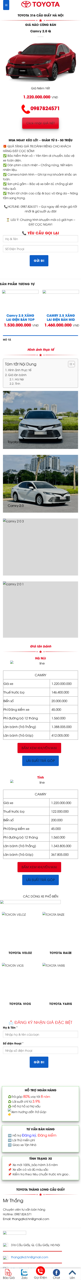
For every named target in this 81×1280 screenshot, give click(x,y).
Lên (72, 1277)
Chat (56, 1277)
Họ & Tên (10, 1027)
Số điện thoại (13, 1043)
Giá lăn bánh (17, 375)
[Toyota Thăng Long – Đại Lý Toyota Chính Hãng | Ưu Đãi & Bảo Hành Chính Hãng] (40, 4)
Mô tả (7, 339)
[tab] (40, 339)
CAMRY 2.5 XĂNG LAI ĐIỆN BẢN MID (61, 317)
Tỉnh (17, 383)
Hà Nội (19, 379)
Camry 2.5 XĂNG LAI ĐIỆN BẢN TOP (20, 317)
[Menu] (6, 5)
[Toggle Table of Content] (69, 364)
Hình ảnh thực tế (19, 370)
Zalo (25, 1277)
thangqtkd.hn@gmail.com (29, 1257)
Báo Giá (9, 1277)
